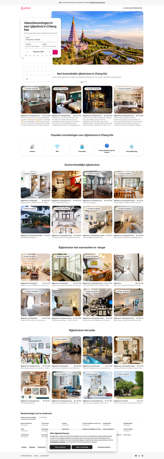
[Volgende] (86, 82)
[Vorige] (77, 82)
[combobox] (40, 39)
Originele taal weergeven (97, 2)
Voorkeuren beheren (103, 447)
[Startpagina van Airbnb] (26, 8)
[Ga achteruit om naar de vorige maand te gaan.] (27, 51)
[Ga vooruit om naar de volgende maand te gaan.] (49, 51)
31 (27, 79)
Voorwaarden (44, 456)
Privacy (36, 456)
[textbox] (32, 46)
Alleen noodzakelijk (82, 447)
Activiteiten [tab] (43, 417)
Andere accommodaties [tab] (28, 417)
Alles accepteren (60, 447)
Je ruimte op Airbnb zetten (132, 8)
